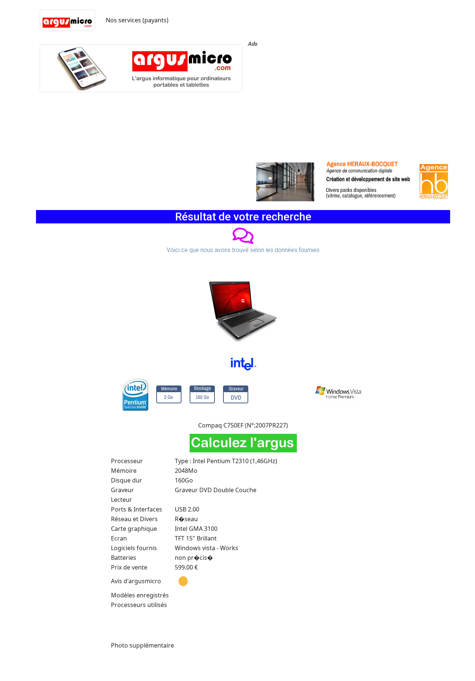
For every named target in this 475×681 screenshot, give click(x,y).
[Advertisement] (349, 102)
